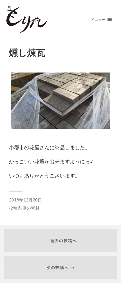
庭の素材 (31, 207)
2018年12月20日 (25, 199)
